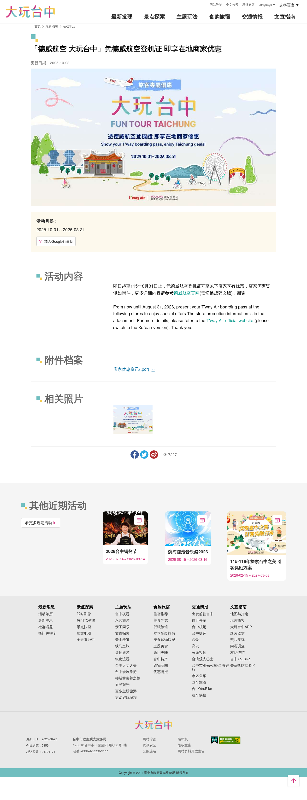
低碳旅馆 (161, 627)
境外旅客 (248, 4)
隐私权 (183, 738)
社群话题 (45, 627)
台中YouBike (202, 689)
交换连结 (149, 750)
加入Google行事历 (58, 241)
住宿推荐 (161, 614)
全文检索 (232, 4)
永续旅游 (122, 620)
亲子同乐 (122, 627)
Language (265, 4)
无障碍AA (230, 740)
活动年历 (69, 26)
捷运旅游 (122, 652)
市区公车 (199, 676)
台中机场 (199, 627)
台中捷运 (199, 633)
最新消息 (45, 620)
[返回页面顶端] (293, 781)
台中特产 (161, 659)
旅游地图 (84, 633)
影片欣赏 (237, 633)
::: (204, 4)
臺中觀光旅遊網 (30, 11)
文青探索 (122, 633)
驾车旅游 (199, 682)
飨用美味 (161, 652)
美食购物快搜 (164, 640)
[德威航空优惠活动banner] (133, 419)
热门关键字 (47, 633)
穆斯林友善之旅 (127, 678)
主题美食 (161, 646)
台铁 (195, 640)
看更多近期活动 (38, 522)
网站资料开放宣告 (191, 750)
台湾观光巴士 (202, 659)
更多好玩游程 (126, 698)
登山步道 (122, 640)
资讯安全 (149, 744)
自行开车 (199, 620)
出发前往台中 (202, 614)
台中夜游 (122, 614)
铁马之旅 (122, 646)
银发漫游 (122, 659)
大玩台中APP (241, 627)
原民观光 (122, 685)
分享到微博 (154, 454)
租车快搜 (199, 695)
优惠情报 (161, 672)
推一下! (144, 454)
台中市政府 (153, 725)
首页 (38, 26)
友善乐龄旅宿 (164, 633)
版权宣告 (184, 744)
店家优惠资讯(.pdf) (131, 369)
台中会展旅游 (126, 672)
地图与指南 (239, 614)
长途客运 (199, 652)
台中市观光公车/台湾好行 (210, 667)
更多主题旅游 (126, 691)
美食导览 (161, 620)
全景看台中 (86, 640)
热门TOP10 (86, 620)
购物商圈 (161, 665)
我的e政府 (214, 740)
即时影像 (84, 614)
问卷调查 (237, 646)
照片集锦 (237, 640)
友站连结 (237, 652)
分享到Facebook (134, 454)
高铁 (195, 646)
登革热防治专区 (242, 665)
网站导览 (216, 4)
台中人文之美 (126, 665)
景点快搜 (84, 627)
